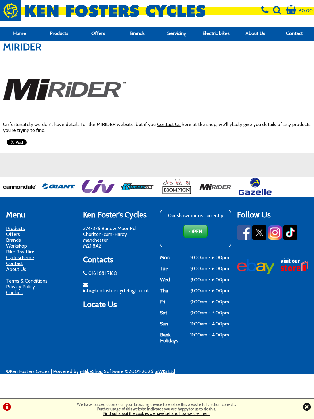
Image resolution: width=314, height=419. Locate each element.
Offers (98, 33)
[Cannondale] (19, 194)
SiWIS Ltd (165, 371)
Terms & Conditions (27, 281)
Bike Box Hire (20, 252)
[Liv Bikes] (98, 194)
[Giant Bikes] (58, 194)
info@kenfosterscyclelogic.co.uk (116, 291)
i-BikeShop (91, 371)
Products (59, 33)
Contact (294, 33)
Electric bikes (216, 33)
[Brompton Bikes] (176, 194)
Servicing (176, 33)
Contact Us (169, 124)
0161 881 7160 (102, 273)
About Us (255, 33)
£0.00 (305, 10)
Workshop (16, 246)
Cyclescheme (20, 257)
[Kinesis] (137, 194)
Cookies (14, 292)
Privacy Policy (20, 287)
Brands (137, 33)
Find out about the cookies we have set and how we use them (156, 413)
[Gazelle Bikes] (255, 194)
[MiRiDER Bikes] (215, 194)
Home (19, 33)
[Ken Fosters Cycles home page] (118, 10)
